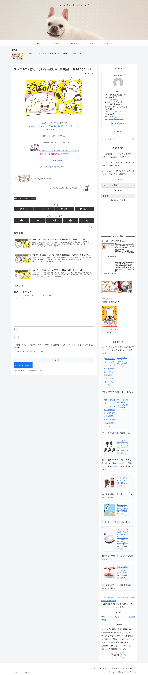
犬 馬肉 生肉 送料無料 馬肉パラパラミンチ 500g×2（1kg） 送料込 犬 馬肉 (122, 570)
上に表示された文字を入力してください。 (31, 352)
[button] (133, 139)
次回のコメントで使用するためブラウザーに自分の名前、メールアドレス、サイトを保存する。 (55, 345)
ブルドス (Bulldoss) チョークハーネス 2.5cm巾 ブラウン (122, 359)
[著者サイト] (21, 220)
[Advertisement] (118, 216)
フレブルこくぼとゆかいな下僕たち (25, 198)
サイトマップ (104, 668)
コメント (18, 299)
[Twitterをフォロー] (38, 220)
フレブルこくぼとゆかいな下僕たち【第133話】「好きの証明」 (118, 164)
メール (16, 337)
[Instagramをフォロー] (54, 220)
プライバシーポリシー (128, 668)
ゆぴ (118, 91)
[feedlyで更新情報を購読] (70, 220)
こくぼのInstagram (54, 160)
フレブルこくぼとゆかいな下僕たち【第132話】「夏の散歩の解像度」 (118, 172)
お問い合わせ (115, 668)
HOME (96, 668)
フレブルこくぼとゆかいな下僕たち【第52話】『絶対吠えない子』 (54, 126)
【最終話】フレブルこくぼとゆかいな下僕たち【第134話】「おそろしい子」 (118, 155)
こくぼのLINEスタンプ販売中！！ (54, 167)
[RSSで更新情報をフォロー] (86, 220)
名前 (15, 329)
